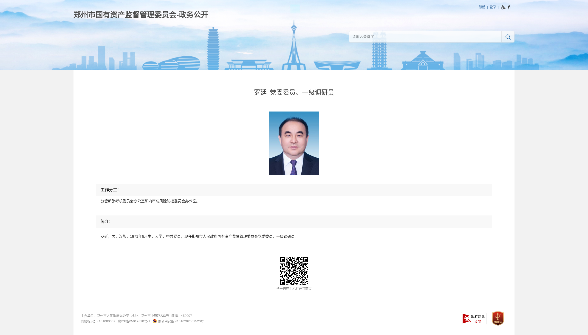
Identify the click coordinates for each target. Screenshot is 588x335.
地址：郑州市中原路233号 (150, 316)
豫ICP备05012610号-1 (134, 321)
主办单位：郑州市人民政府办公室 (105, 316)
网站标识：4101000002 (98, 321)
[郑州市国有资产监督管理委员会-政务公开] (141, 14)
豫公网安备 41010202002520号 (180, 321)
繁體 (482, 7)
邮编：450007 (181, 316)
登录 (493, 7)
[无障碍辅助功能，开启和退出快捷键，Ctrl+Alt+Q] (506, 7)
